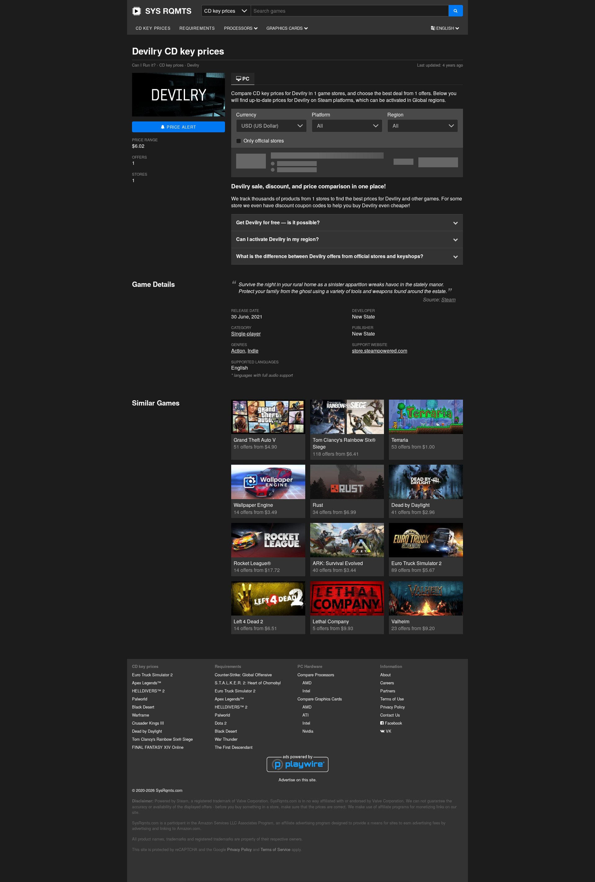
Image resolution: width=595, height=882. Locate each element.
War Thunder (226, 739)
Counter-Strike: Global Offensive (243, 675)
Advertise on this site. (298, 780)
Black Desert (143, 707)
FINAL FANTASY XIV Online (157, 747)
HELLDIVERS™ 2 (148, 691)
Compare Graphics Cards (320, 699)
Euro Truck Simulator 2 (152, 675)
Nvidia (307, 731)
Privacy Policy (392, 707)
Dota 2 (221, 723)
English (445, 28)
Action (238, 350)
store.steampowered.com (379, 350)
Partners (387, 691)
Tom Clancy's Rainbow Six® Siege (162, 739)
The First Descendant (234, 747)
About (385, 675)
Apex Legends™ (146, 683)
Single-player (246, 333)
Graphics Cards (285, 28)
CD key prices (153, 28)
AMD (306, 683)
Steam (448, 299)
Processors (239, 28)
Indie (253, 350)
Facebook (393, 723)
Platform (321, 114)
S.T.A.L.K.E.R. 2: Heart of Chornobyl (248, 683)
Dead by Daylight (147, 731)
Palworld (139, 699)
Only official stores (264, 140)
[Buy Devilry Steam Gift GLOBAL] (347, 162)
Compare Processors (316, 675)
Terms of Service (275, 849)
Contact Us (390, 715)
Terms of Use (392, 699)
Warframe (140, 715)
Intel (306, 691)
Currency (246, 114)
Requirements (197, 28)
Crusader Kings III (148, 723)
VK (388, 731)
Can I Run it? (162, 11)
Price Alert (180, 127)
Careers (387, 683)
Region (395, 114)
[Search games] (455, 10)
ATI (305, 715)
